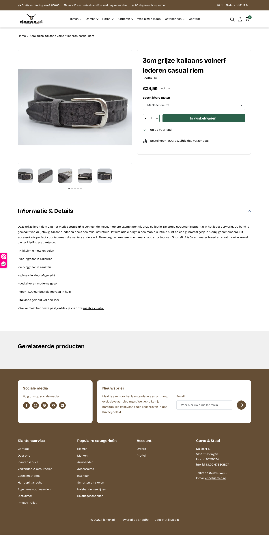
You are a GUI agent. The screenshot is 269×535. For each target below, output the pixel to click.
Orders (141, 449)
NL (234, 5)
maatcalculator (93, 308)
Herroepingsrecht (30, 482)
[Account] (240, 19)
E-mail (180, 396)
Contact (23, 449)
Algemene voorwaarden (34, 489)
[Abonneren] (241, 405)
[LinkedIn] (62, 405)
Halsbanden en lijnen (91, 489)
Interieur (83, 475)
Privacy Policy (27, 502)
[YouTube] (53, 405)
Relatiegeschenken (90, 496)
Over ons (24, 455)
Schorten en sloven (90, 482)
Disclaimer (25, 496)
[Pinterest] (44, 405)
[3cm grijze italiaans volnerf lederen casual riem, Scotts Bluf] (75, 107)
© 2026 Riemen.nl (102, 519)
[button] (232, 19)
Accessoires (85, 469)
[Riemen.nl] (31, 19)
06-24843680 (218, 473)
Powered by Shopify (135, 519)
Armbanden (85, 462)
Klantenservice (28, 462)
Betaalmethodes (29, 475)
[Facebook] (26, 405)
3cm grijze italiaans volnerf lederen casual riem (62, 36)
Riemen (82, 449)
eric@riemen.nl (215, 478)
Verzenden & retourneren (35, 469)
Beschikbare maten (156, 97)
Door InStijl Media (166, 519)
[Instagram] (35, 405)
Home (22, 36)
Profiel (141, 455)
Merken (82, 455)
